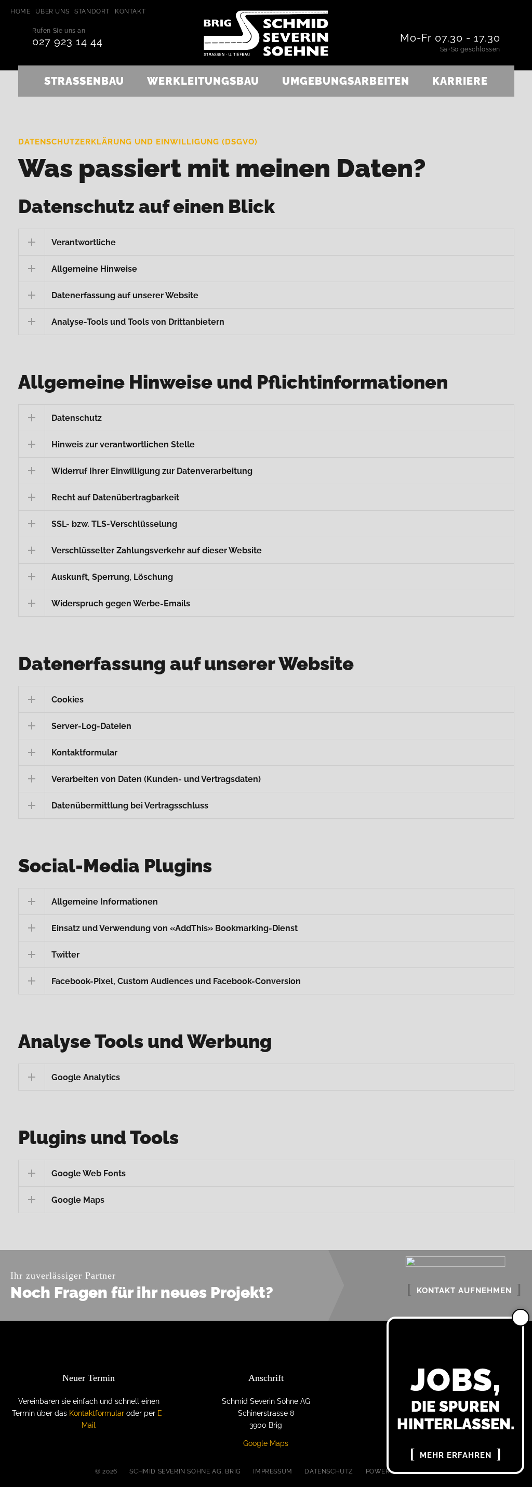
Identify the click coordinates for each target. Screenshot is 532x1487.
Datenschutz (328, 1471)
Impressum (272, 1471)
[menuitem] (22, 11)
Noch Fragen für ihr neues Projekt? (141, 1292)
